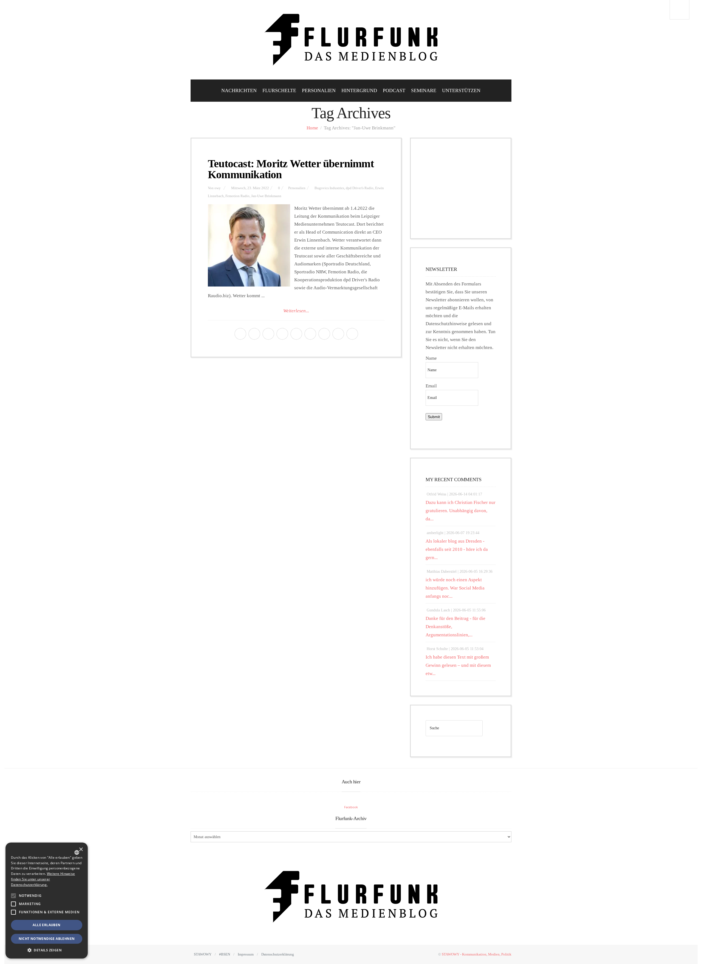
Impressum (246, 954)
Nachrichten (239, 90)
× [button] (81, 849)
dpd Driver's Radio (359, 188)
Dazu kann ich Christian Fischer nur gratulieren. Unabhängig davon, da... (461, 510)
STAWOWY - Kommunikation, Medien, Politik (476, 954)
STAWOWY (202, 954)
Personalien (319, 90)
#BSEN (224, 954)
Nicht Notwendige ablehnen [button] (47, 938)
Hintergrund (359, 90)
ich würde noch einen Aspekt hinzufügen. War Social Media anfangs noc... (455, 588)
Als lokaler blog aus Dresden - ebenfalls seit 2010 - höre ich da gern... (457, 549)
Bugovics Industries (329, 188)
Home (312, 128)
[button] (13, 895)
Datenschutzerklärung (277, 954)
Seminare (423, 90)
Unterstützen (461, 90)
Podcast (394, 90)
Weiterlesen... (296, 310)
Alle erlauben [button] (46, 925)
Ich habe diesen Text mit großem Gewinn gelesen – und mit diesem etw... (458, 665)
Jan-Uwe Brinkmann (266, 196)
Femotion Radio (237, 196)
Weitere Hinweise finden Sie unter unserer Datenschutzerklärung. (43, 879)
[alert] (46, 901)
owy (217, 188)
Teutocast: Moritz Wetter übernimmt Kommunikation (291, 169)
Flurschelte (279, 90)
